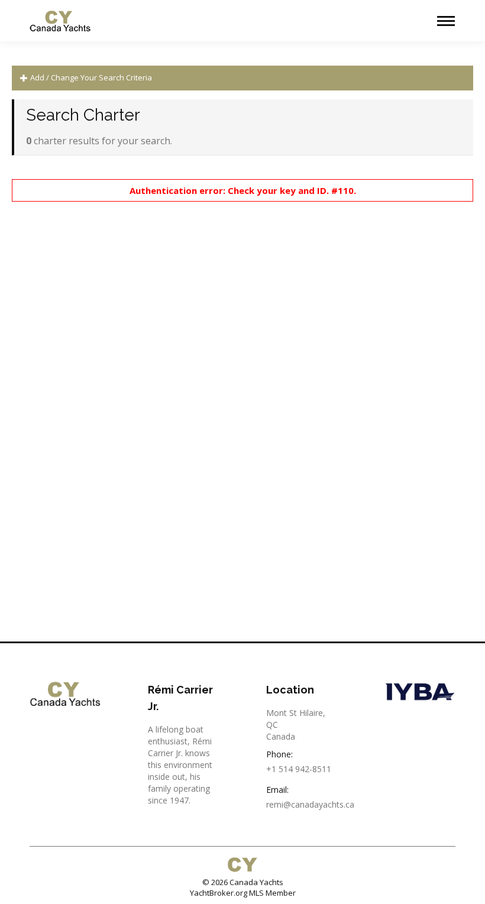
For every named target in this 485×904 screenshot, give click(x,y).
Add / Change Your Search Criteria (90, 77)
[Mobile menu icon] (445, 21)
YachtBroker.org (218, 892)
